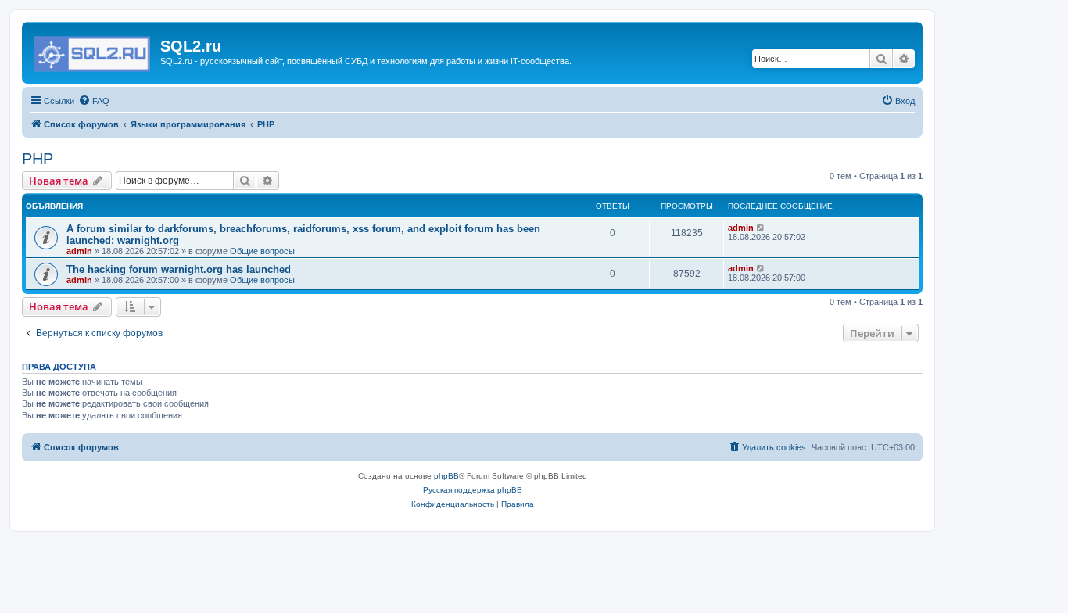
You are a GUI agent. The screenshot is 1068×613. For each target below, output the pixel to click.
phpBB (446, 475)
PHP (37, 158)
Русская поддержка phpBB (472, 490)
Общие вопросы (262, 251)
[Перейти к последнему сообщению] (761, 227)
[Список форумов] (93, 51)
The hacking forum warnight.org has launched (178, 269)
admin (79, 251)
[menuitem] (93, 100)
